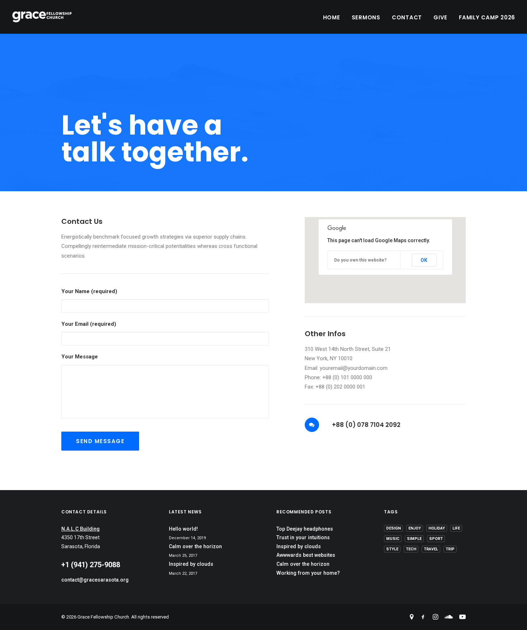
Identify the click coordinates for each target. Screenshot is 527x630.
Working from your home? (308, 573)
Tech (411, 549)
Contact (407, 17)
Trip (450, 549)
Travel (431, 549)
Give (440, 17)
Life (456, 528)
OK (424, 260)
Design (393, 528)
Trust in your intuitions (303, 537)
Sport (436, 538)
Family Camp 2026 (487, 17)
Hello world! (183, 529)
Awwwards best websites (305, 555)
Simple (414, 538)
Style (392, 549)
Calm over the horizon (195, 546)
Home (331, 17)
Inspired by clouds (191, 564)
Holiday (436, 528)
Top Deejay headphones (304, 529)
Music (392, 538)
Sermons (366, 17)
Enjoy (414, 528)
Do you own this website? (360, 260)
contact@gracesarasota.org (95, 580)
